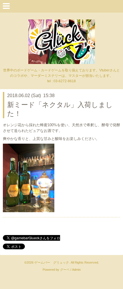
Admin (76, 269)
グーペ (65, 269)
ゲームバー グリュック (51, 262)
